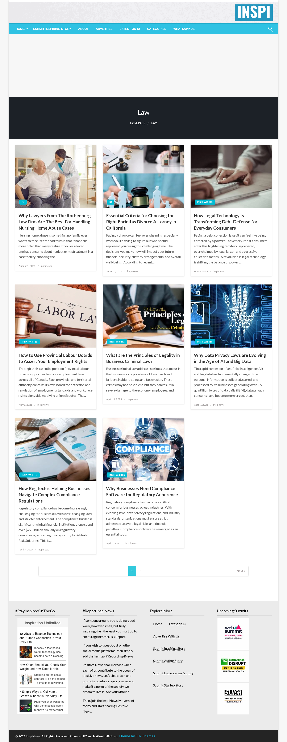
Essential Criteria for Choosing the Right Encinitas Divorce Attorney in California (141, 221)
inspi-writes (205, 202)
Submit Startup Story (168, 685)
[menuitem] (21, 29)
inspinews (46, 265)
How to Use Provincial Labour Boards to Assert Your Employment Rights (55, 358)
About (83, 28)
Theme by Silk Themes (136, 736)
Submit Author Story (168, 661)
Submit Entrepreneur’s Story (173, 673)
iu (23, 202)
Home (157, 624)
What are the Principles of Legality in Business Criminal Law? (143, 358)
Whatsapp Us (184, 28)
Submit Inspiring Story (52, 28)
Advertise (104, 28)
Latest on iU (130, 28)
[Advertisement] (143, 65)
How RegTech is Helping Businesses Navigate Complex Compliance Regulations (54, 494)
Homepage (137, 123)
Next (240, 571)
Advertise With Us (166, 636)
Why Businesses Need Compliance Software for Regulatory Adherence (142, 491)
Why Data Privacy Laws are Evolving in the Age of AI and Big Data (230, 358)
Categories (156, 28)
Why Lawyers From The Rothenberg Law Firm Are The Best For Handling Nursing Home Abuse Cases (54, 221)
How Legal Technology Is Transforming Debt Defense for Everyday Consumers (225, 221)
